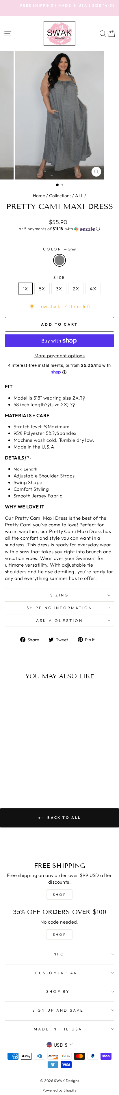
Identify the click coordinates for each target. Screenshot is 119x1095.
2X (76, 288)
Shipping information (60, 607)
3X (59, 288)
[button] (59, 229)
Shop (59, 934)
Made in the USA (58, 1029)
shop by (58, 991)
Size (59, 277)
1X (25, 288)
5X (42, 288)
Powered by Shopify (59, 1090)
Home (39, 195)
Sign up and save (58, 1010)
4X (93, 288)
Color (59, 249)
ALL (79, 195)
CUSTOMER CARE (58, 973)
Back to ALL (63, 817)
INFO (58, 954)
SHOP (59, 894)
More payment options (59, 355)
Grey (59, 260)
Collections (60, 195)
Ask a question (59, 620)
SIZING (59, 595)
